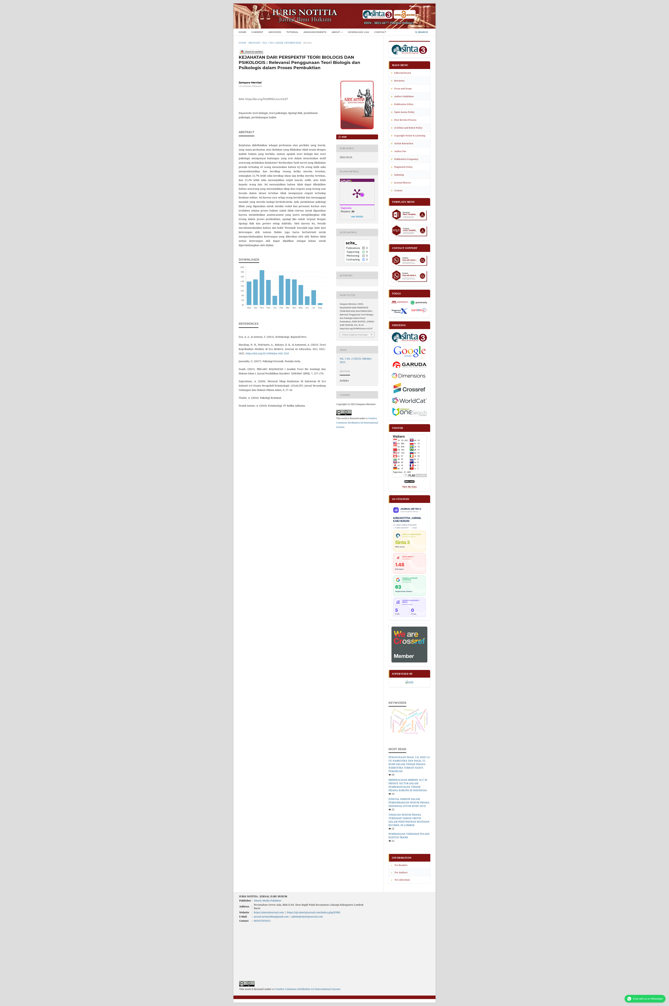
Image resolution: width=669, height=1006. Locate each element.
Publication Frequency (404, 159)
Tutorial (292, 32)
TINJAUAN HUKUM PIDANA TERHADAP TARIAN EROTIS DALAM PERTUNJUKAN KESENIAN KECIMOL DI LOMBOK (409, 820)
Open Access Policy (402, 112)
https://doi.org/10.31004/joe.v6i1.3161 (267, 353)
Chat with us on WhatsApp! (648, 998)
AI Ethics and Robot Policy (406, 127)
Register (414, 6)
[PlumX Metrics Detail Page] (357, 193)
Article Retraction (402, 143)
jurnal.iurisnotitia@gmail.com (271, 916)
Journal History (401, 182)
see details (357, 216)
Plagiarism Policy (402, 166)
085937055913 (262, 920)
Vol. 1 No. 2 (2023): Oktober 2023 (281, 42)
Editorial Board (401, 72)
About (336, 32)
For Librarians (400, 879)
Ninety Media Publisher (268, 900)
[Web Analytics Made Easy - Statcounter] (409, 481)
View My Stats (409, 486)
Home (242, 32)
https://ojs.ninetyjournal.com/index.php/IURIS (313, 912)
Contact (380, 32)
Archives (274, 32)
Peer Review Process (403, 119)
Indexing (397, 174)
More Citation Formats (354, 334)
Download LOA (358, 32)
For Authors (399, 872)
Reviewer (398, 80)
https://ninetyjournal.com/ (269, 912)
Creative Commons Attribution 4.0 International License (357, 423)
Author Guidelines (402, 96)
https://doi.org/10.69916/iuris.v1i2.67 (266, 99)
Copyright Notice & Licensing (408, 135)
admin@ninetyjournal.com (307, 916)
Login (427, 6)
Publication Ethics (402, 104)
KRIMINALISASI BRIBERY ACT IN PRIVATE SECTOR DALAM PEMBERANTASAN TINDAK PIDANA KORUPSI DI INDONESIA (408, 785)
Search (422, 32)
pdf (344, 137)
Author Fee (398, 151)
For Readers (399, 865)
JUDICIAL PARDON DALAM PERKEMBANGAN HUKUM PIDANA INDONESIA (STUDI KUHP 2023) (409, 802)
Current (257, 32)
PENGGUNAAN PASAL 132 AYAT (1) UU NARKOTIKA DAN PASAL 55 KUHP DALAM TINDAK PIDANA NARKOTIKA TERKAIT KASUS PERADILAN (409, 764)
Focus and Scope (401, 88)
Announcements (314, 32)
